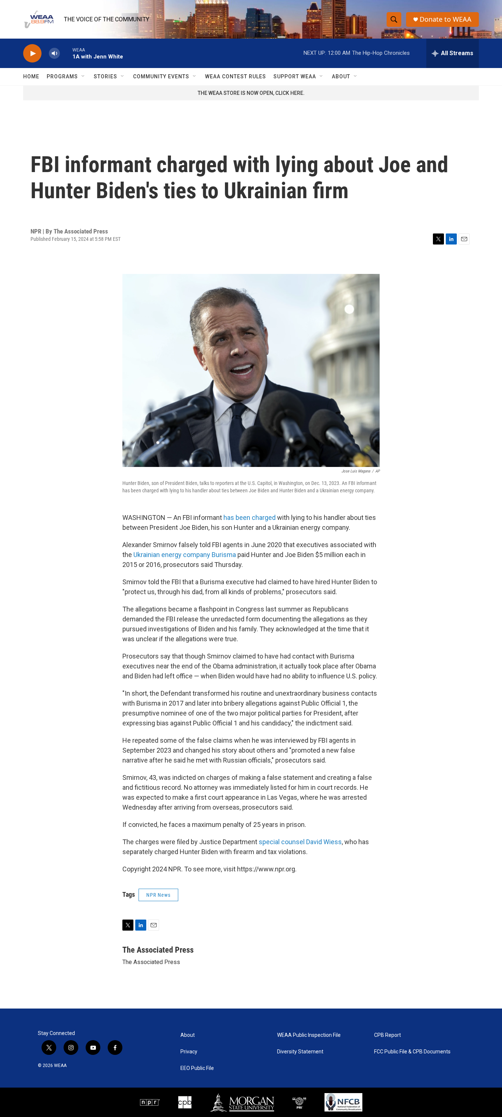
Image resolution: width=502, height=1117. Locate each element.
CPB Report (387, 1035)
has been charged (250, 517)
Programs (62, 76)
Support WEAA (294, 76)
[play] (32, 53)
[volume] (54, 53)
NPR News (158, 895)
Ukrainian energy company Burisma (184, 554)
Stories (105, 76)
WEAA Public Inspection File (309, 1035)
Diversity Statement (300, 1051)
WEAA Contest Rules (235, 76)
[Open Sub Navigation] (83, 76)
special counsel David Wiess (300, 842)
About (341, 76)
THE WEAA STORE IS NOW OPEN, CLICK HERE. (251, 93)
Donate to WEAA (445, 19)
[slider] (66, 53)
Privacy (188, 1051)
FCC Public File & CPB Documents (412, 1051)
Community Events (161, 76)
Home (31, 76)
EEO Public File (197, 1068)
